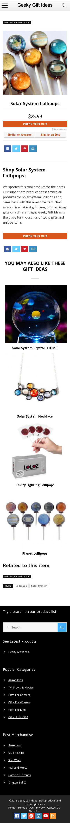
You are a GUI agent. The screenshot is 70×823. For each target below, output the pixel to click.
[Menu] (4, 5)
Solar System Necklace (35, 416)
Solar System (39, 586)
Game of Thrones (19, 775)
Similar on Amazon (19, 134)
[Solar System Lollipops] (35, 63)
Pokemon (14, 745)
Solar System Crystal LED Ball (35, 348)
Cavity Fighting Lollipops (35, 485)
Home (11, 807)
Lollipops (21, 586)
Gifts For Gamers (19, 695)
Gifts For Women (19, 702)
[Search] (64, 5)
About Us (34, 811)
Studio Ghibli (16, 753)
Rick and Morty (17, 767)
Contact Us (53, 807)
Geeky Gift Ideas (18, 652)
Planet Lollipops (34, 553)
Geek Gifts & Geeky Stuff (17, 22)
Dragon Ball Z (17, 782)
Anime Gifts (15, 680)
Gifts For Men (17, 710)
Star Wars (14, 760)
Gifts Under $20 (18, 717)
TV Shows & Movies (21, 687)
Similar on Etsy (50, 134)
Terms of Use (26, 807)
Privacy (40, 807)
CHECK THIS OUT (45, 124)
